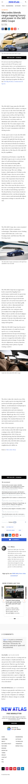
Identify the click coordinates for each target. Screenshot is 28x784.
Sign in (5, 639)
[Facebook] (3, 29)
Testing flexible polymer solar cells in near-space (13, 514)
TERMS (3, 752)
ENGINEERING (9, 6)
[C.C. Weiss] (4, 548)
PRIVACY (4, 755)
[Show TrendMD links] (25, 522)
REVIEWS (4, 748)
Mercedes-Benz (11, 449)
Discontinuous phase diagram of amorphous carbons (14, 508)
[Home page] (14, 2)
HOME (3, 737)
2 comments (15, 539)
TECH (3, 6)
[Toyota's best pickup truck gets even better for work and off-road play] (14, 592)
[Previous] (3, 600)
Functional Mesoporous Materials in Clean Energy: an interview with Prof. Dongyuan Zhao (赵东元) (14, 504)
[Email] (18, 29)
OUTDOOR (17, 6)
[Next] (24, 600)
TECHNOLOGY (19, 741)
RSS (3, 759)
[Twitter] (6, 29)
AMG (20, 530)
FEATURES (4, 746)
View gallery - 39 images (14, 57)
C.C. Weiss (11, 547)
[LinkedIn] (9, 29)
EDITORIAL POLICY (6, 743)
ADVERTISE (4, 750)
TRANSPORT (19, 743)
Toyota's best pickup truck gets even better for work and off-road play (13, 602)
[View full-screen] (26, 35)
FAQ (3, 762)
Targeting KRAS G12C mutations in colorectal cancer (14, 497)
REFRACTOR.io (19, 746)
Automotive (5, 9)
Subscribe (14, 723)
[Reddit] (12, 29)
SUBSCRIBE (4, 739)
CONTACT (4, 757)
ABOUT (3, 741)
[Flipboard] (15, 29)
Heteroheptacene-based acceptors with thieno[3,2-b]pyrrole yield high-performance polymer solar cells (13, 492)
